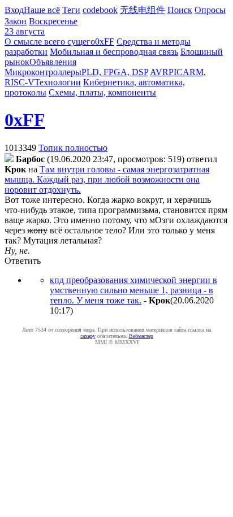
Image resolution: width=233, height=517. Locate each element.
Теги (71, 10)
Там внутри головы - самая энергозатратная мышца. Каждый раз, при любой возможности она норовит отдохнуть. (107, 179)
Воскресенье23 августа (41, 26)
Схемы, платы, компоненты (102, 92)
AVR (159, 72)
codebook (100, 10)
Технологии (57, 82)
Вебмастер (141, 336)
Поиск (179, 10)
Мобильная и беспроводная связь (114, 52)
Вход (14, 10)
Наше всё (42, 10)
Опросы (210, 10)
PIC (176, 72)
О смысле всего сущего (50, 41)
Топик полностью (72, 148)
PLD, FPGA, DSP (114, 72)
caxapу (88, 336)
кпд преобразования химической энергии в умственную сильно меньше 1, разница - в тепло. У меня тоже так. (133, 290)
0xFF (104, 41)
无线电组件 (142, 10)
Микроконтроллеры (43, 72)
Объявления (52, 62)
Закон (16, 21)
